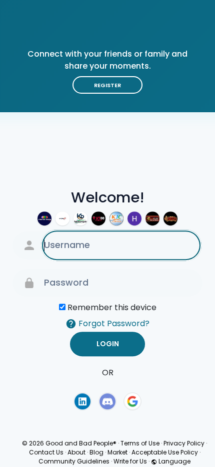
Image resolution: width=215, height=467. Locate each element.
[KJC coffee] (117, 218)
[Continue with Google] (133, 401)
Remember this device (112, 307)
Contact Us (46, 452)
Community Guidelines (74, 461)
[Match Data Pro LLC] (45, 218)
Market (118, 452)
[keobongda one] (81, 218)
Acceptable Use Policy (165, 452)
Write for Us (130, 461)
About (77, 452)
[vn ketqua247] (63, 218)
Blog (97, 452)
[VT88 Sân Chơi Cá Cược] (99, 218)
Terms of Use (140, 443)
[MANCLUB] (153, 218)
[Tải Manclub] (171, 218)
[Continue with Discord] (107, 401)
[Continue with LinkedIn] (83, 401)
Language (173, 461)
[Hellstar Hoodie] (135, 218)
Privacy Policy (184, 443)
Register (107, 85)
